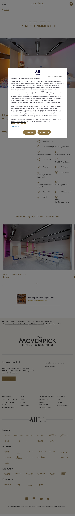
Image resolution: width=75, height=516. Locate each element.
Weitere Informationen (19, 123)
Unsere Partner (15, 126)
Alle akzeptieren (44, 132)
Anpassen (30, 132)
